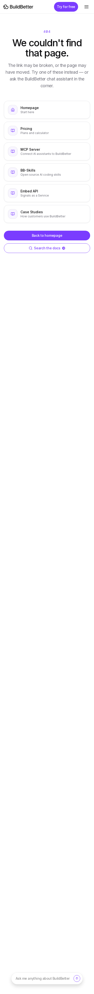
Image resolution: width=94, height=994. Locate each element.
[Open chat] (77, 978)
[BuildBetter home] (18, 6)
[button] (47, 978)
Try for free (66, 7)
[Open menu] (86, 6)
